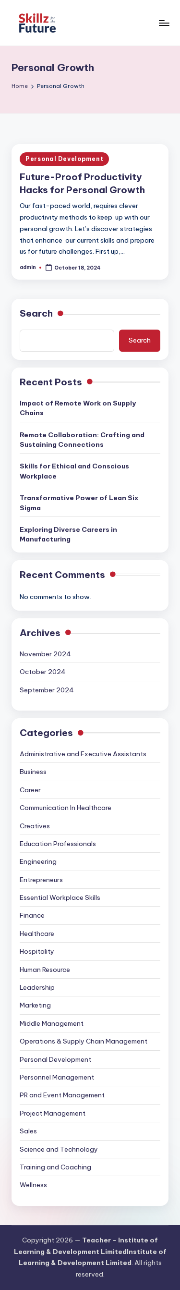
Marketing (35, 1005)
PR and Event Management (62, 1095)
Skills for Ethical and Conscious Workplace (74, 471)
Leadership (37, 987)
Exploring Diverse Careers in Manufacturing (68, 534)
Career (30, 790)
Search (36, 313)
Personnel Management (57, 1077)
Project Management (52, 1113)
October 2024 (43, 671)
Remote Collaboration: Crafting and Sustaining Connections (82, 439)
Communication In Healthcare (65, 807)
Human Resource (45, 969)
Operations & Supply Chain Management (83, 1041)
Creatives (35, 826)
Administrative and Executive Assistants (83, 753)
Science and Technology (59, 1149)
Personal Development (64, 158)
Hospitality (37, 951)
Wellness (33, 1184)
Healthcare (37, 933)
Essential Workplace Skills (60, 897)
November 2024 (45, 654)
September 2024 (47, 690)
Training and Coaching (55, 1167)
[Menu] (163, 22)
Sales (28, 1131)
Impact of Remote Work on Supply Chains (78, 408)
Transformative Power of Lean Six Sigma (79, 502)
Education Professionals (58, 843)
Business (33, 771)
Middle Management (52, 1023)
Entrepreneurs (41, 879)
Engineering (38, 861)
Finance (32, 915)
